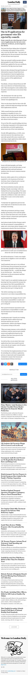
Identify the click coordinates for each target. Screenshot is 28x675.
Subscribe (23, 374)
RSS (3, 667)
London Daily (14, 1)
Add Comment (22, 364)
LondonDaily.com (11, 671)
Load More (14, 627)
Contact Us (19, 671)
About (23, 671)
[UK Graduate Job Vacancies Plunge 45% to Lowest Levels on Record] (14, 432)
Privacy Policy (4, 672)
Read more (3, 664)
